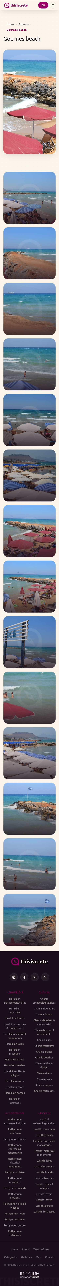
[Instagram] (14, 977)
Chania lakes (44, 1039)
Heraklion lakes (15, 1043)
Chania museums (44, 1045)
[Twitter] (45, 977)
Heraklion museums (14, 1051)
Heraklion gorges (15, 1092)
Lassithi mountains (44, 1129)
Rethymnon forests (15, 1138)
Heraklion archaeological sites (14, 1000)
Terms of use (41, 1249)
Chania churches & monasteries (44, 1022)
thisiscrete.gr (21, 1264)
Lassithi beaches (44, 1178)
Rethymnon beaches (15, 1195)
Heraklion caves (15, 1086)
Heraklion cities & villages (15, 1073)
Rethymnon (14, 1112)
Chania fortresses (44, 1090)
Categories (10, 1257)
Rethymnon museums (15, 1180)
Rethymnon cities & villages (14, 1205)
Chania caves (44, 1079)
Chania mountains (44, 1008)
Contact (50, 1257)
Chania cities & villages (44, 1065)
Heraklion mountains (15, 1010)
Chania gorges (44, 1084)
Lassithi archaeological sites (44, 1121)
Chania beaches (44, 1057)
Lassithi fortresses (44, 1211)
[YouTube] (35, 977)
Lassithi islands (44, 1172)
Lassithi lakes (44, 1160)
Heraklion (14, 992)
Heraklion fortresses (15, 1100)
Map (38, 1257)
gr (43, 5)
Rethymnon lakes (15, 1172)
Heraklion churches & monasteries (15, 1026)
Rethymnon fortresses (15, 1233)
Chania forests (44, 1014)
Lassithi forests (44, 1135)
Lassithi (44, 1112)
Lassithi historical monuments (44, 1152)
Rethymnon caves (14, 1219)
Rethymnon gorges (15, 1225)
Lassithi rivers (44, 1193)
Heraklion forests (15, 1018)
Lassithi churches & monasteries (44, 1142)
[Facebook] (24, 977)
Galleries (26, 1257)
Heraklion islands (15, 1059)
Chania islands (44, 1051)
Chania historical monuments (44, 1031)
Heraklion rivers (15, 1080)
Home (10, 24)
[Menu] (53, 5)
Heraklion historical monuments (15, 1035)
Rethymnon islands (15, 1187)
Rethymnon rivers (14, 1213)
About (26, 1249)
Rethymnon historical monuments (15, 1162)
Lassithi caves (44, 1199)
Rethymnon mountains (15, 1131)
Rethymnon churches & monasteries (15, 1148)
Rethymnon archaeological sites (14, 1121)
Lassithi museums (44, 1166)
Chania (44, 992)
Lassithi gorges (44, 1205)
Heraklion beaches (14, 1065)
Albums (24, 24)
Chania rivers (44, 1073)
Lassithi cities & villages (44, 1185)
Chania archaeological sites (44, 1000)
